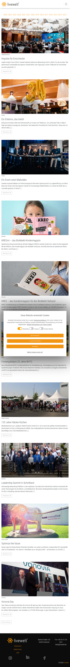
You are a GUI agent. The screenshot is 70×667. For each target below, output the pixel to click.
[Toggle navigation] (66, 4)
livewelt (66, 663)
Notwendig (26, 329)
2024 (14, 15)
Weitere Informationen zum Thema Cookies (39, 324)
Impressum (17, 646)
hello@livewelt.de (60, 644)
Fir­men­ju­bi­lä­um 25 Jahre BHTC (16, 361)
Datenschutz (18, 649)
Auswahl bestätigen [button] (35, 341)
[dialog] (34, 333)
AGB (17, 653)
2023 (19, 15)
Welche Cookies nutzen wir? (35, 352)
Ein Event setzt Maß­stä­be (14, 179)
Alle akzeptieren (35, 335)
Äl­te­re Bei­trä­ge (6, 622)
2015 (55, 15)
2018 (42, 15)
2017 (46, 15)
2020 (33, 15)
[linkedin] (27, 657)
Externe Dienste (48, 329)
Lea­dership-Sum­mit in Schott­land (17, 482)
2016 (51, 15)
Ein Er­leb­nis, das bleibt (12, 119)
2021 (28, 15)
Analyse (36, 329)
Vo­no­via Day (7, 601)
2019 (37, 15)
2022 (23, 15)
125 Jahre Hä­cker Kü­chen (14, 422)
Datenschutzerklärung (40, 320)
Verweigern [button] (35, 346)
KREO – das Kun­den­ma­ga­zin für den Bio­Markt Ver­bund (28, 301)
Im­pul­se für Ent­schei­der (13, 58)
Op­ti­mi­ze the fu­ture (10, 543)
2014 (60, 15)
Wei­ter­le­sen (6, 71)
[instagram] (10, 658)
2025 (10, 15)
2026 (5, 15)
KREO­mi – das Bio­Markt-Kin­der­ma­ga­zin (21, 240)
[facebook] (44, 658)
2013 (64, 15)
